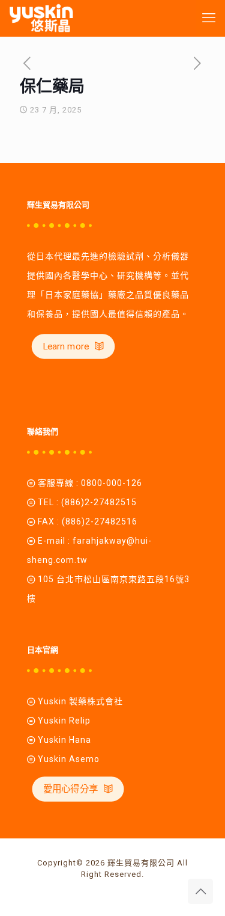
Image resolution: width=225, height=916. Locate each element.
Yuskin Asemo (69, 759)
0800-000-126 (111, 483)
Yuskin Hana (63, 740)
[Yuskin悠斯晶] (41, 18)
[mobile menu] (209, 18)
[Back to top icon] (200, 891)
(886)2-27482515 (99, 502)
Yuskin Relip (64, 720)
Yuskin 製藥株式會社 (80, 701)
